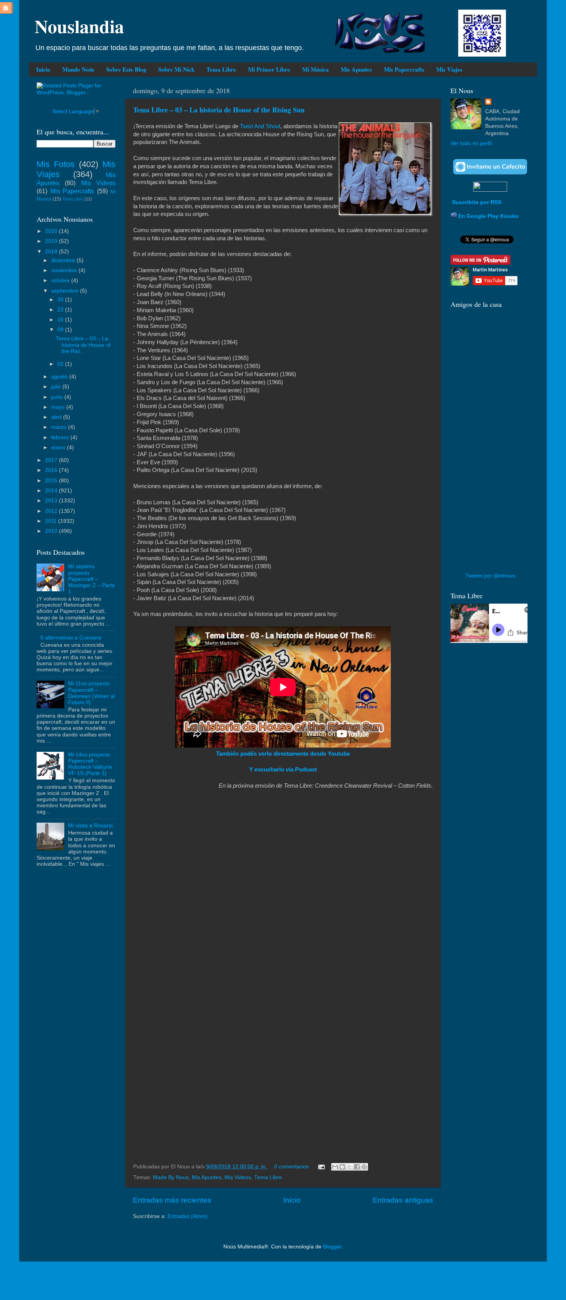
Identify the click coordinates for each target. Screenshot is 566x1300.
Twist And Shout (260, 126)
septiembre (65, 291)
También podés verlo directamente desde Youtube (283, 754)
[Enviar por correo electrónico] (335, 1167)
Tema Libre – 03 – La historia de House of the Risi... (83, 345)
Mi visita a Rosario (90, 825)
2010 (52, 531)
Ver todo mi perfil (471, 143)
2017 (52, 460)
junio (57, 397)
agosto (60, 377)
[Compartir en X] (349, 1167)
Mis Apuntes (356, 69)
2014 (52, 491)
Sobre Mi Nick (176, 69)
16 (61, 320)
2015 (52, 481)
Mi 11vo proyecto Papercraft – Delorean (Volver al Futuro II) (91, 693)
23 (61, 310)
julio (56, 387)
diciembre (64, 260)
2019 (52, 241)
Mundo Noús (78, 69)
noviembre (65, 270)
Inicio (43, 69)
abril (57, 417)
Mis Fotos (56, 164)
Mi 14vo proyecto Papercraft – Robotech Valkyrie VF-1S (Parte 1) (90, 764)
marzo (59, 427)
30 (61, 300)
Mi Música (315, 69)
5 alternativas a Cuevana (70, 638)
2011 (51, 521)
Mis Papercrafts (404, 69)
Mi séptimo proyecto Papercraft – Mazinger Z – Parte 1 (91, 579)
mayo (58, 407)
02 (61, 364)
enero (59, 447)
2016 (52, 470)
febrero (60, 437)
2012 (52, 511)
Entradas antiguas (403, 1200)
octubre (61, 280)
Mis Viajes (449, 69)
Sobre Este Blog (126, 69)
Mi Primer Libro (269, 69)
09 (61, 330)
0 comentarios (291, 1166)
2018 (52, 251)
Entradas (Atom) (187, 1216)
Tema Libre (221, 69)
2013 (52, 501)
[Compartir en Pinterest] (364, 1167)
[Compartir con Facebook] (357, 1167)
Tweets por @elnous (490, 576)
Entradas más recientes (172, 1200)
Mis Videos (237, 1177)
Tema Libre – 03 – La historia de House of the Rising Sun (219, 110)
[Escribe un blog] (342, 1167)
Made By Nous (171, 1177)
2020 (52, 231)
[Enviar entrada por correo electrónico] (321, 1166)
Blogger (332, 1247)
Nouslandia (79, 25)
